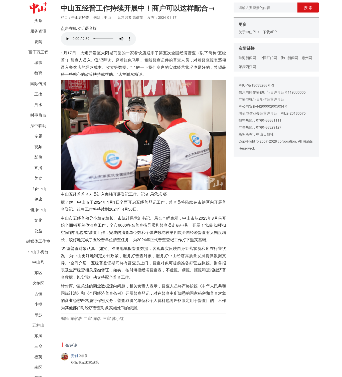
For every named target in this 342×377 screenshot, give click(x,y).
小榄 (38, 304)
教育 (38, 73)
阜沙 (38, 314)
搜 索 (308, 7)
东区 (38, 272)
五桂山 (38, 325)
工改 (38, 94)
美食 (38, 178)
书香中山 (38, 188)
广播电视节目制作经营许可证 (261, 99)
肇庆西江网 (247, 66)
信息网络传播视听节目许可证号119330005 (272, 92)
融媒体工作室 (38, 241)
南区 (38, 367)
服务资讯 (38, 31)
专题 (38, 136)
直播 (38, 167)
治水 (38, 104)
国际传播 (38, 83)
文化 (38, 220)
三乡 (38, 346)
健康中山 (38, 209)
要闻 (38, 41)
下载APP (270, 31)
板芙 (38, 356)
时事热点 (38, 115)
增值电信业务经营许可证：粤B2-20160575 (272, 113)
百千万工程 (38, 52)
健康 (38, 199)
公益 (38, 230)
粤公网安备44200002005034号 (263, 106)
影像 (38, 157)
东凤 (38, 335)
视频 (38, 146)
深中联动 (38, 125)
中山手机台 (38, 251)
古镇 (38, 293)
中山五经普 (80, 17)
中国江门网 (268, 57)
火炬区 (38, 283)
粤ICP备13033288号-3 (256, 85)
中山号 (38, 262)
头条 (38, 20)
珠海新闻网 (247, 57)
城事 (38, 62)
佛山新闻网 (289, 57)
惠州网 (307, 57)
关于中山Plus (249, 31)
